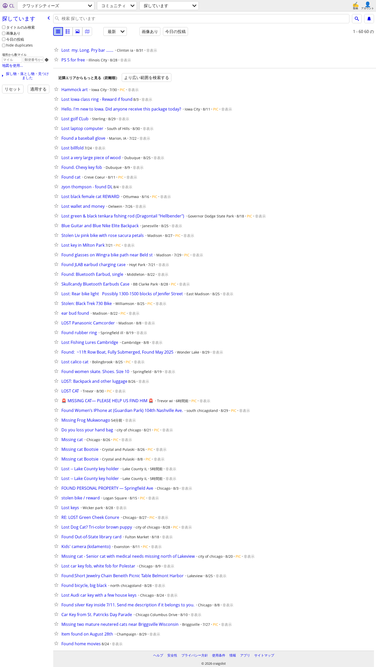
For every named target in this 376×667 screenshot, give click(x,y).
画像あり (13, 33)
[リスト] (58, 31)
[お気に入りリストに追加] (57, 50)
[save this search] (369, 18)
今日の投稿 (15, 39)
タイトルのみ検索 (20, 27)
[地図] (87, 31)
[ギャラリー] (77, 31)
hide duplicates (19, 45)
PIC (122, 89)
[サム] (68, 31)
